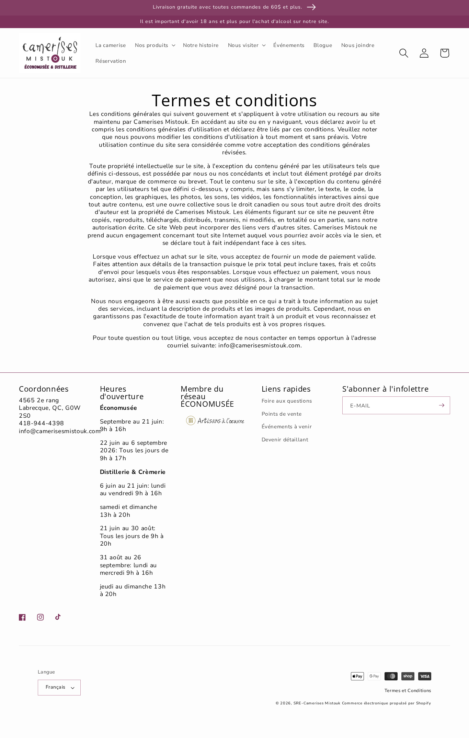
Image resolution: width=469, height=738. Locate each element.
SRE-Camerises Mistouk (317, 703)
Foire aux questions (287, 400)
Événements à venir (287, 426)
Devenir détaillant (285, 439)
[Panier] (444, 53)
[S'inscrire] (441, 405)
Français (56, 687)
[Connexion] (424, 53)
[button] (154, 45)
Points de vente (282, 413)
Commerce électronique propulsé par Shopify (386, 703)
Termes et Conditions (408, 691)
